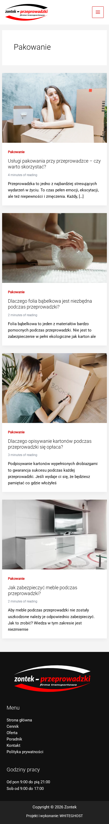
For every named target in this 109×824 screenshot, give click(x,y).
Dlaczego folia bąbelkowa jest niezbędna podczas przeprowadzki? (50, 304)
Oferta (12, 732)
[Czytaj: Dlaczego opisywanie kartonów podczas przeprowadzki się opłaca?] (54, 387)
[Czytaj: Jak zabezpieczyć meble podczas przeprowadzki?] (54, 534)
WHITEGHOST (71, 816)
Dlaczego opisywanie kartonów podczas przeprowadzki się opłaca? (50, 444)
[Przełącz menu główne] (98, 12)
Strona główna (19, 720)
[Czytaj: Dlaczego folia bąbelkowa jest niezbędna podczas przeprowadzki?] (54, 247)
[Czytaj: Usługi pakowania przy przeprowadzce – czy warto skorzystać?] (54, 107)
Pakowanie (16, 152)
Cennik (13, 726)
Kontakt (13, 745)
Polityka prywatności (25, 751)
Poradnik (14, 739)
